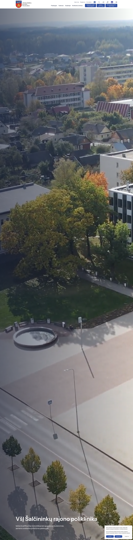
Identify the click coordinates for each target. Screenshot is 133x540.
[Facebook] (95, 2)
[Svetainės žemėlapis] (103, 2)
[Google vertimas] (116, 2)
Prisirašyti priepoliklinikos (91, 5)
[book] (112, 2)
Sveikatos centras (77, 5)
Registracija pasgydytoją (111, 5)
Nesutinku (118, 536)
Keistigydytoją (100, 5)
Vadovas (60, 5)
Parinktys (127, 536)
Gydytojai (68, 5)
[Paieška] (99, 2)
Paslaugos (54, 5)
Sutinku (110, 536)
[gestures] (108, 2)
